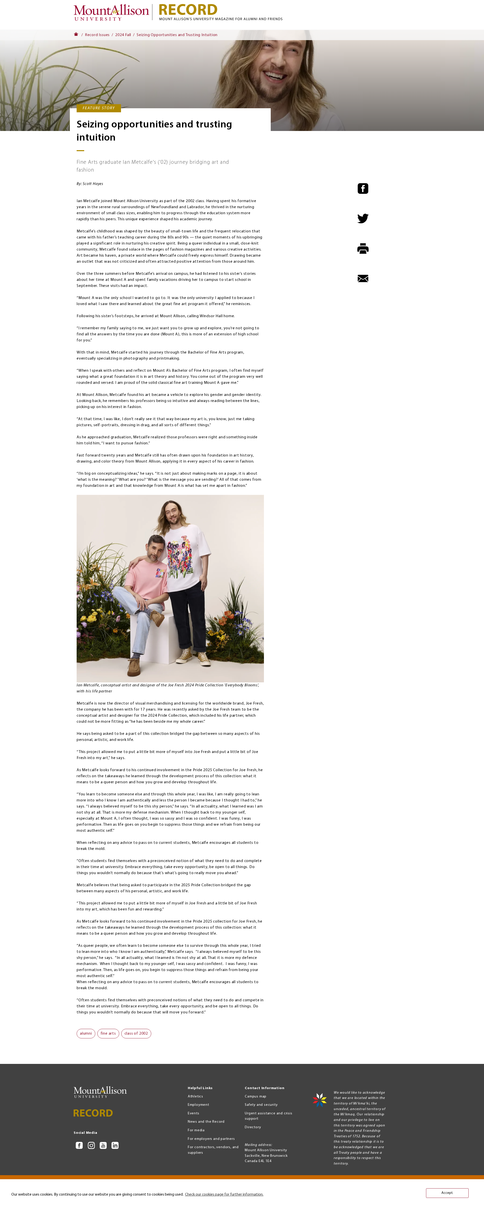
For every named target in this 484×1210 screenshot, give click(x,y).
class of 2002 (136, 1034)
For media (196, 1130)
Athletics (195, 1096)
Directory (253, 1127)
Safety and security (261, 1105)
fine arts (108, 1034)
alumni (86, 1034)
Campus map (255, 1096)
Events (193, 1113)
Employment (198, 1105)
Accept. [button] (447, 1193)
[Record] (284, 12)
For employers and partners (211, 1139)
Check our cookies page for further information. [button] (224, 1195)
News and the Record (206, 1122)
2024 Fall (123, 35)
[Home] (114, 14)
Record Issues (97, 35)
